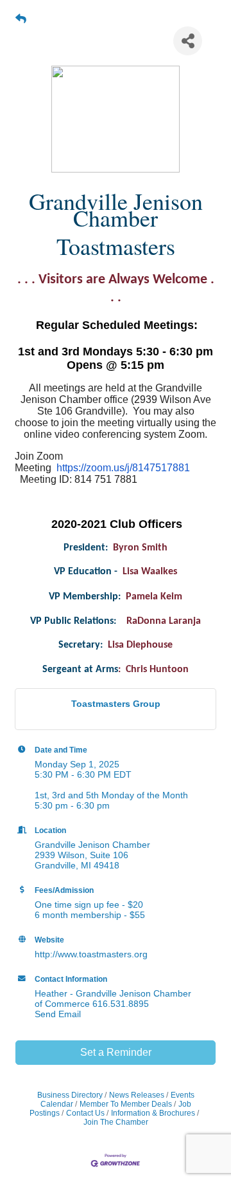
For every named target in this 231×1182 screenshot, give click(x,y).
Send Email (58, 1014)
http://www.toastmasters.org (91, 954)
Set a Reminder (115, 1052)
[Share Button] (187, 40)
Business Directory (70, 1095)
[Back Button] (20, 19)
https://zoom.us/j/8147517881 (123, 467)
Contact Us (85, 1113)
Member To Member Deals (126, 1104)
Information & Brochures (153, 1113)
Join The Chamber (115, 1122)
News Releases (136, 1095)
